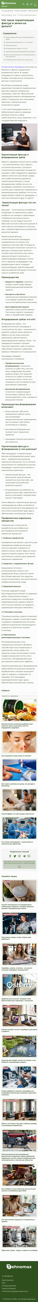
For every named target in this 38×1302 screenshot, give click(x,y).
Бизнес (6, 1131)
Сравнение (27, 4)
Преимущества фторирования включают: (21, 51)
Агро (5, 1166)
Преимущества (11, 45)
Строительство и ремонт (11, 1100)
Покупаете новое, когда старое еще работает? (16, 938)
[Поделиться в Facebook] (10, 856)
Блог (4, 1283)
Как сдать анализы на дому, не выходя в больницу (18, 785)
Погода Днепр (7, 11)
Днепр (4, 6)
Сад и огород (8, 1037)
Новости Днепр (20, 11)
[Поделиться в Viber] (29, 856)
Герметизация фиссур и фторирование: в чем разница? (21, 56)
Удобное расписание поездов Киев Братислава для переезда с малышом (17, 1000)
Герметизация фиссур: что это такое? (19, 42)
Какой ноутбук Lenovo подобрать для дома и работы (19, 1030)
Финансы (6, 1196)
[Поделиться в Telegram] (24, 856)
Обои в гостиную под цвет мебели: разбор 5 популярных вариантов (19, 1124)
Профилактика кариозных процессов (19, 60)
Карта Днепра (7, 1280)
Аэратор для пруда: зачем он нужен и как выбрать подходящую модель (18, 1061)
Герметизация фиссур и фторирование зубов (20, 38)
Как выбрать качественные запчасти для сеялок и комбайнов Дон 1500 (18, 1190)
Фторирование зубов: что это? (17, 48)
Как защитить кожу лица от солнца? (16, 756)
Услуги (6, 975)
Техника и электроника (11, 914)
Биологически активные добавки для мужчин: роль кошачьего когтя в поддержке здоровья (17, 726)
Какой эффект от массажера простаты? (17, 814)
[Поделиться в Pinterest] (19, 856)
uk (35, 3)
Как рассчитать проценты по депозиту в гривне (18, 1220)
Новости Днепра (9, 1288)
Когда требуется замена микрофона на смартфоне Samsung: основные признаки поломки (18, 1093)
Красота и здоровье (10, 696)
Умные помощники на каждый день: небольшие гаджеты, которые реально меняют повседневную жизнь (17, 906)
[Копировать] (19, 866)
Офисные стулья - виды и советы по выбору (19, 1250)
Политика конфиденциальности (15, 1291)
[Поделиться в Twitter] (15, 856)
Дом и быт (7, 881)
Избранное (31, 4)
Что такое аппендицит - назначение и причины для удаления (17, 843)
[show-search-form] (23, 4)
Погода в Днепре (9, 1286)
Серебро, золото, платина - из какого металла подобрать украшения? (16, 969)
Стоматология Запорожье (13, 67)
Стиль (5, 945)
